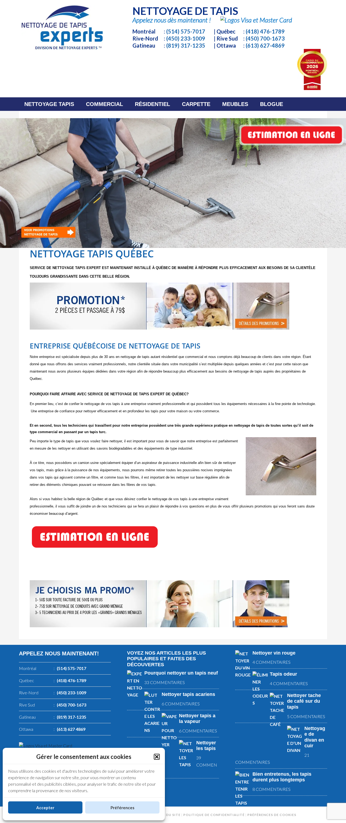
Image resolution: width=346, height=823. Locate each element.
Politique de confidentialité (214, 815)
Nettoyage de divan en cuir (314, 737)
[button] (156, 756)
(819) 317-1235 (185, 45)
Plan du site (168, 815)
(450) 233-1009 (185, 38)
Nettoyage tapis (62, 27)
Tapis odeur (283, 674)
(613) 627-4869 (265, 45)
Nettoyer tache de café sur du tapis (304, 701)
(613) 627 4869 (71, 729)
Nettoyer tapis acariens (188, 694)
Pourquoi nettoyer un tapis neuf (181, 673)
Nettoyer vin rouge (273, 653)
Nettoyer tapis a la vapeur (197, 718)
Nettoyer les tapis (206, 745)
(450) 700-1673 (265, 38)
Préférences (122, 807)
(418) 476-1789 (265, 31)
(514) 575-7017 (185, 31)
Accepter (45, 807)
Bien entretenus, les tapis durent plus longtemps (281, 777)
